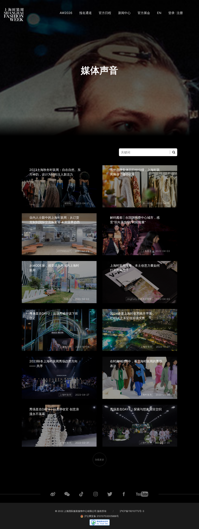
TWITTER (109, 494)
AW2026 (66, 13)
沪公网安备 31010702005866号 (101, 516)
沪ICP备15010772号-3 (132, 511)
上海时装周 (14, 15)
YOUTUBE (142, 494)
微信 (67, 494)
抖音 (81, 494)
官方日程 (105, 13)
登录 (171, 13)
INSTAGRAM (96, 494)
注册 (180, 13)
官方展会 (144, 13)
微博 (53, 494)
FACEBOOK (124, 494)
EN (159, 13)
